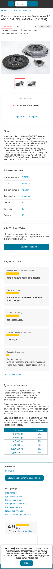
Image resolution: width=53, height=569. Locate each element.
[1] (42, 3)
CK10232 (26, 177)
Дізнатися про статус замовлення (24, 478)
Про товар (7, 26)
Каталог (16, 10)
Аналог (25, 190)
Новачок (26, 184)
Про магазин (11, 493)
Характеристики (9, 30)
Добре (27, 563)
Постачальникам (13, 500)
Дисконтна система (14, 496)
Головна (5, 10)
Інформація (11, 488)
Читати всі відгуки (12, 375)
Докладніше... (27, 531)
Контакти (10, 466)
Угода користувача (14, 511)
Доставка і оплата (13, 507)
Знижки (24, 34)
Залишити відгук (26, 98)
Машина (26, 196)
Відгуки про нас (9, 34)
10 (23, 203)
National (27, 10)
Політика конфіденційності (18, 514)
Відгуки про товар (29, 30)
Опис (18, 26)
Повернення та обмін (15, 504)
